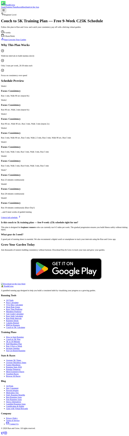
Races (19, 7)
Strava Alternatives (13, 402)
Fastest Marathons (13, 365)
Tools (3, 7)
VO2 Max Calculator (14, 305)
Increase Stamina (13, 348)
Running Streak (12, 321)
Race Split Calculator (14, 316)
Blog (24, 7)
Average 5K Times (13, 360)
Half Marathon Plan (14, 344)
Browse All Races (13, 376)
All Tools (9, 300)
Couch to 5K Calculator (15, 327)
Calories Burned (12, 323)
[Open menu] (3, 10)
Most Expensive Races (15, 372)
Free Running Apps (14, 399)
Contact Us (14, 424)
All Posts (9, 386)
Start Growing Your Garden (15, 40)
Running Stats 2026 (14, 367)
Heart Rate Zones (13, 307)
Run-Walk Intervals (14, 318)
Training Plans (11, 7)
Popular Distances (13, 369)
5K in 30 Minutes (13, 342)
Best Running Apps (14, 397)
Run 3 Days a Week (14, 346)
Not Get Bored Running (15, 351)
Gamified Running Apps (16, 404)
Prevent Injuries (12, 390)
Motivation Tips (12, 393)
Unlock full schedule (9, 217)
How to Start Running (15, 337)
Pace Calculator (12, 302)
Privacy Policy (12, 418)
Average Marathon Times (16, 363)
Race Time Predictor (14, 309)
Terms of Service (13, 420)
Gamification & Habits (15, 406)
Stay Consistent (12, 388)
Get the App (34, 7)
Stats (27, 7)
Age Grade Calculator (15, 314)
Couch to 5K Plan (13, 339)
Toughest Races (12, 374)
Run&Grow (7, 286)
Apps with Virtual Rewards (17, 408)
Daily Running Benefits (15, 395)
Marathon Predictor (13, 312)
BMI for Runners (13, 325)
